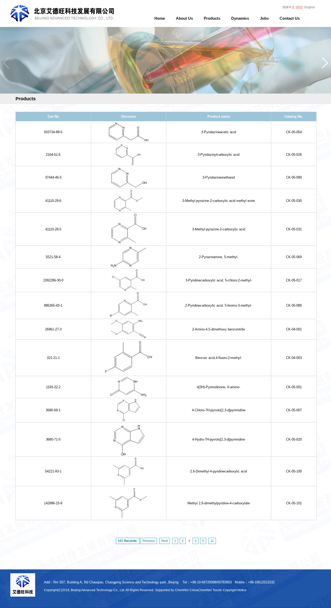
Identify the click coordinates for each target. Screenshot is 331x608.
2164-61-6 (53, 155)
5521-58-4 (53, 257)
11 (212, 541)
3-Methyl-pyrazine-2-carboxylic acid (218, 229)
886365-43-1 (53, 305)
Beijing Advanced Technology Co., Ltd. (98, 590)
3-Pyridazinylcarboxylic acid (218, 155)
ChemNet (182, 590)
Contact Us (290, 18)
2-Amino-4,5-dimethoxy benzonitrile (218, 329)
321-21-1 (53, 358)
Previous (148, 541)
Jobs (264, 18)
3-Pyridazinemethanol (218, 177)
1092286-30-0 (53, 280)
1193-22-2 (53, 387)
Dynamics (240, 18)
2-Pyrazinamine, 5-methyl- (218, 257)
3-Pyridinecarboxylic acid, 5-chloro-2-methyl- (218, 280)
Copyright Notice (234, 590)
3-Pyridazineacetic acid (218, 132)
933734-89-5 (53, 132)
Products (212, 18)
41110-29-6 (53, 201)
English (309, 7)
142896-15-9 (53, 503)
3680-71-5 (53, 439)
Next (164, 541)
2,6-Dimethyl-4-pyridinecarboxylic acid (218, 471)
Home (159, 18)
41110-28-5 (53, 229)
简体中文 (288, 7)
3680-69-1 (53, 410)
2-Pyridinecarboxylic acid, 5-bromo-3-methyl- (218, 305)
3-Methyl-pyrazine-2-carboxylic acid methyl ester (218, 201)
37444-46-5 (53, 177)
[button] (324, 63)
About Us (184, 18)
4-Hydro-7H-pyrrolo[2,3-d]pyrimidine (218, 439)
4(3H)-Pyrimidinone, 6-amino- (218, 387)
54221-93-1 (53, 471)
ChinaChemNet (201, 590)
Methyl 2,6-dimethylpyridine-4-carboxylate (218, 503)
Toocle (217, 590)
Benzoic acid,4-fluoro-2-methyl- (218, 358)
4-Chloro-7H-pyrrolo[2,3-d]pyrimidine (218, 410)
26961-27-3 (53, 329)
